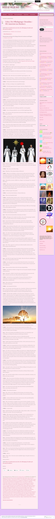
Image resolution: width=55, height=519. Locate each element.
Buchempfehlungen (18, 14)
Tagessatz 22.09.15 (42, 105)
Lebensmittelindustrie (24, 486)
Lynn (17, 488)
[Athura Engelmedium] (43, 174)
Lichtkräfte (14, 488)
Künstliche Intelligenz (6, 486)
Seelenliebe (10, 7)
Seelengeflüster (43, 45)
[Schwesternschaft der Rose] (49, 201)
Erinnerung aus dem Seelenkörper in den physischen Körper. (12, 481)
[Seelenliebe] (23, 7)
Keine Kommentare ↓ (8, 34)
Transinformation (26, 496)
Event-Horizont (25, 481)
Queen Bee (23, 493)
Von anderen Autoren (21, 476)
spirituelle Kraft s (23, 495)
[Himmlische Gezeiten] (43, 208)
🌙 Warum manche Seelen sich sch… (47, 138)
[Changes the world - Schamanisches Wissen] (49, 194)
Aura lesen (15, 478)
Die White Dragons (30, 479)
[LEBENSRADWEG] (43, 222)
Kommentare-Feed (43, 247)
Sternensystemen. (17, 496)
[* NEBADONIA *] (43, 215)
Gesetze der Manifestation (15, 483)
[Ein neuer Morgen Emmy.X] (43, 161)
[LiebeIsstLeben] (49, 174)
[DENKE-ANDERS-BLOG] (49, 208)
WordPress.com (42, 249)
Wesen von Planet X (33, 496)
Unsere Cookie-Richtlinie (24, 517)
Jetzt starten (38, 1)
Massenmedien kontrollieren (22, 488)
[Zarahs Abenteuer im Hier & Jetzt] (43, 201)
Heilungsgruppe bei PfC (22, 484)
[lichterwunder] (43, 194)
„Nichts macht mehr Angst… (47, 152)
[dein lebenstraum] (43, 187)
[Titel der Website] (49, 187)
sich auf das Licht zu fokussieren (15, 495)
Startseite (5, 14)
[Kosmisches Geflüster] (43, 229)
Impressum (26, 14)
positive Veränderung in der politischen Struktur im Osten (17, 491)
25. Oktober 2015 (13, 31)
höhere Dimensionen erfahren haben (12, 484)
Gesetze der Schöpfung (24, 483)
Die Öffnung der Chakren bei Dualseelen (46, 110)
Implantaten (28, 484)
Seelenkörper (7, 495)
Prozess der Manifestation (31, 491)
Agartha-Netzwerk (7, 478)
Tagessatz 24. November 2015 (44, 108)
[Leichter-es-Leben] (49, 168)
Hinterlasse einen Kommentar (8, 500)
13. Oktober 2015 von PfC (7, 38)
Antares (19, 31)
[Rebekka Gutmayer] (49, 179)
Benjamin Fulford (20, 478)
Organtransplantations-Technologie (17, 489)
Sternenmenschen (11, 496)
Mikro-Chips (30, 488)
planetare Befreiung (24, 490)
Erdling (34, 480)
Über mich (10, 14)
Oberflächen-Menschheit (7, 489)
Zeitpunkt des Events (6, 498)
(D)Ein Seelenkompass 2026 (44, 53)
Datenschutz (32, 14)
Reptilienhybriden (21, 494)
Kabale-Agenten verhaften (31, 485)
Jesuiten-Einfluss (23, 485)
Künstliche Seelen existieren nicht (15, 486)
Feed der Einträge (42, 245)
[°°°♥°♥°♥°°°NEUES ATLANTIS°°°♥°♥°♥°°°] (49, 215)
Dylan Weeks (45, 147)
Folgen (42, 29)
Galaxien (9, 483)
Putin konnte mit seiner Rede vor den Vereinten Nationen (12, 493)
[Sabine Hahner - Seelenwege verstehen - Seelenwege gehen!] (49, 161)
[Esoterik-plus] (43, 168)
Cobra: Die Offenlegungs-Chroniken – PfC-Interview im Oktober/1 (19, 22)
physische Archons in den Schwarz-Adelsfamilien (13, 490)
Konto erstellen (42, 241)
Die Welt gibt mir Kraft (43, 112)
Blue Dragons (25, 478)
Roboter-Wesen (26, 494)
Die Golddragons (23, 479)
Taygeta (22, 496)
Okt (2, 22)
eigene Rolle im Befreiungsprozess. (12, 480)
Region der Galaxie (29, 493)
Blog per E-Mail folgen (44, 19)
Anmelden (41, 243)
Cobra (29, 478)
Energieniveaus (25, 480)
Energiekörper (20, 480)
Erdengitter (31, 480)
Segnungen (41, 119)
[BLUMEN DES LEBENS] (49, 229)
